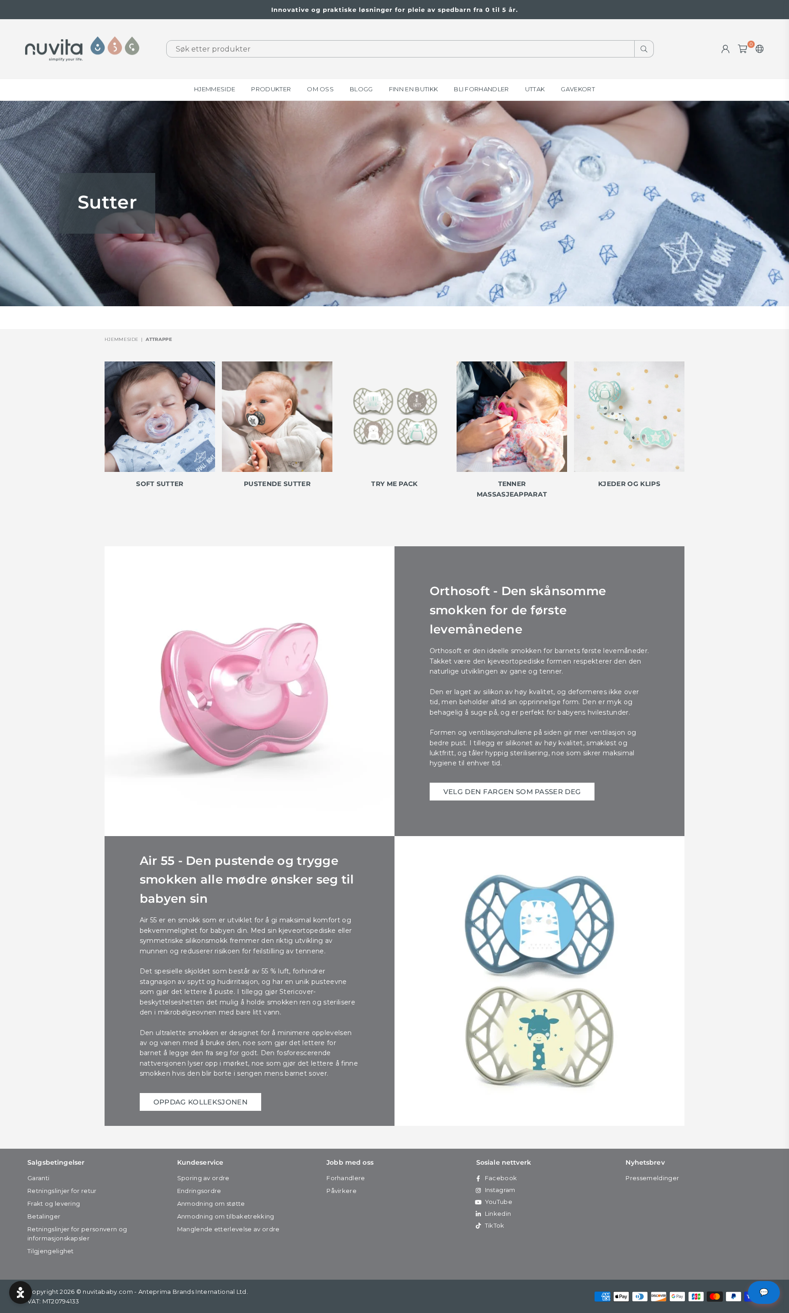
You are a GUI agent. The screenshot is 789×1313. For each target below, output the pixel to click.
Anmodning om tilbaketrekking (225, 1216)
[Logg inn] (725, 49)
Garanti (38, 1178)
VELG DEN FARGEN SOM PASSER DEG (512, 791)
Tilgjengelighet (50, 1251)
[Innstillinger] (758, 49)
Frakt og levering (53, 1203)
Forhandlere (345, 1178)
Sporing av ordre (203, 1178)
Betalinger (43, 1216)
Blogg (361, 89)
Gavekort (578, 89)
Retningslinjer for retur (62, 1190)
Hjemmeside (214, 89)
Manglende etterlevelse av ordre (228, 1229)
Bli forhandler (481, 89)
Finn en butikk (413, 89)
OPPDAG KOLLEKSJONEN (200, 1102)
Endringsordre (199, 1190)
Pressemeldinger (652, 1178)
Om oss (320, 89)
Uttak (535, 89)
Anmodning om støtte (211, 1203)
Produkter (271, 89)
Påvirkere (341, 1190)
